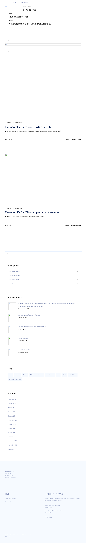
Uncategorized (12, 283)
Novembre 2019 (13, 420)
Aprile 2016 (11, 428)
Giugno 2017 (12, 424)
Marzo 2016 (11, 432)
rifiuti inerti (72, 375)
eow (58, 375)
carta (10, 375)
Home (8, 31)
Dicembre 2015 (12, 441)
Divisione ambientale (15, 122)
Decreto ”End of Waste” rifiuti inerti (28, 127)
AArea (9, 536)
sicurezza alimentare (15, 379)
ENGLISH (24, 3)
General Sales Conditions (10, 498)
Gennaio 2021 (12, 412)
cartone (17, 375)
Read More (8, 140)
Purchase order (8, 502)
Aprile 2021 (11, 408)
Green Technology (13, 279)
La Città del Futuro (24, 350)
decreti (25, 375)
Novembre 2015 (13, 445)
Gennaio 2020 (12, 416)
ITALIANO (12, 3)
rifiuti (64, 375)
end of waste (50, 375)
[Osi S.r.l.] (12, 7)
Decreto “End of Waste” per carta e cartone (32, 212)
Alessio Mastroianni (72, 139)
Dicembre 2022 (12, 399)
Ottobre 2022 (12, 404)
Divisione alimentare (14, 271)
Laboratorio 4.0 (23, 338)
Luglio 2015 (11, 449)
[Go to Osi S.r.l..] (55, 34)
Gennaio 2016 (12, 437)
